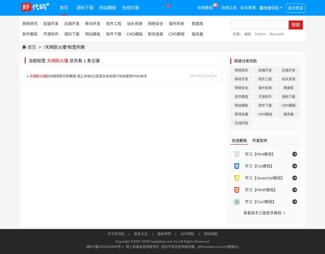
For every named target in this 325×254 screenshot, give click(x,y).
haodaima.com (162, 241)
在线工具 (229, 8)
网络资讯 (241, 70)
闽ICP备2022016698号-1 (105, 247)
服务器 (289, 114)
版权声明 (164, 234)
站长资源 (248, 8)
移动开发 (241, 79)
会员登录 (295, 8)
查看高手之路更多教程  (264, 213)
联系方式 (141, 234)
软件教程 (241, 96)
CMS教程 (265, 114)
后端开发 (288, 70)
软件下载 (265, 105)
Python (260, 34)
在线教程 (207, 7)
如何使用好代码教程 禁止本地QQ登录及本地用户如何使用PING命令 (88, 76)
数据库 (289, 88)
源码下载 (85, 7)
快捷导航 (269, 8)
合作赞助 (187, 234)
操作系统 (265, 88)
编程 (247, 34)
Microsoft (276, 34)
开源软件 (265, 96)
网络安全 (241, 88)
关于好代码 (116, 234)
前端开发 (265, 70)
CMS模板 (289, 105)
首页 (64, 7)
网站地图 (210, 234)
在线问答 (130, 7)
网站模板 (107, 7)
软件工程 (265, 79)
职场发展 (241, 114)
